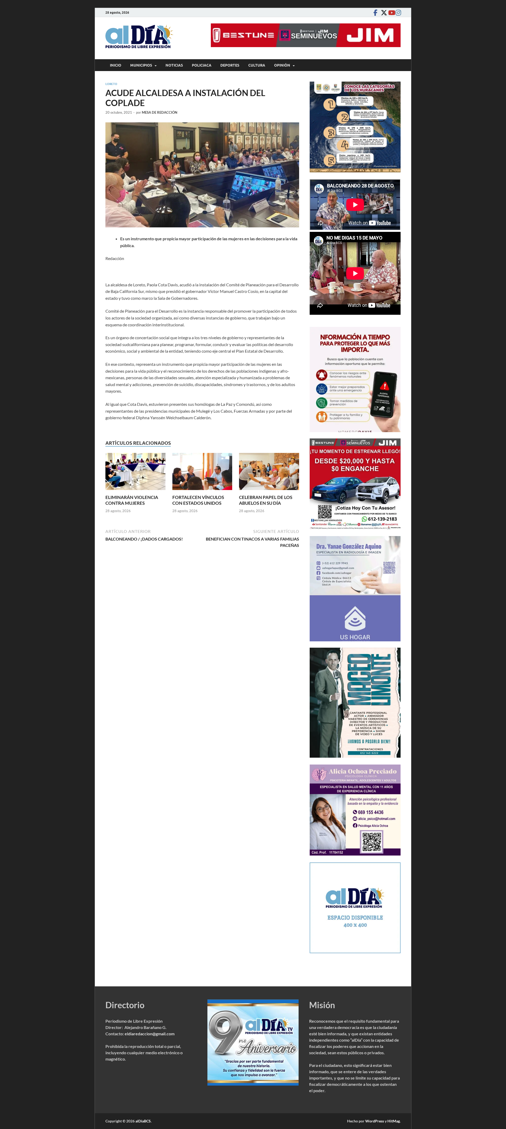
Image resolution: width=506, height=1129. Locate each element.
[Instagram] (397, 12)
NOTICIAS (174, 65)
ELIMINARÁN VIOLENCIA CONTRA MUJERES (131, 500)
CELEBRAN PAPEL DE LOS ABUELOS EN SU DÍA (265, 500)
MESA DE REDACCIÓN (159, 112)
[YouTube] (390, 12)
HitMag (393, 1121)
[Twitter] (383, 12)
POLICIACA (201, 65)
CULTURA (256, 65)
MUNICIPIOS (141, 65)
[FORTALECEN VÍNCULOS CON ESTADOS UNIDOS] (202, 473)
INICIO (115, 65)
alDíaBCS (143, 1121)
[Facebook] (375, 12)
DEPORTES (229, 65)
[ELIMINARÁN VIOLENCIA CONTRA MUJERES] (135, 473)
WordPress (374, 1121)
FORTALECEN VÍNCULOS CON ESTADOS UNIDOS (198, 500)
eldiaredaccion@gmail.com (149, 1033)
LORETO (111, 84)
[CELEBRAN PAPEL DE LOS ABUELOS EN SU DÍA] (269, 473)
